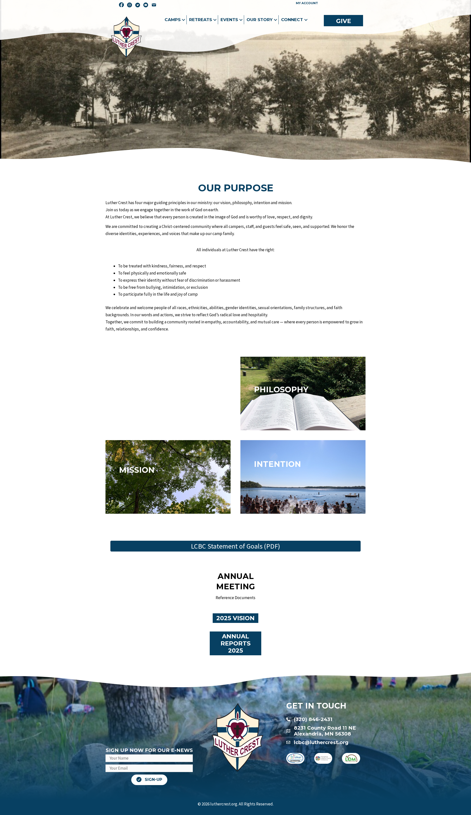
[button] (183, 19)
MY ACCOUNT (307, 3)
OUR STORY (260, 19)
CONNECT (292, 19)
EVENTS (229, 19)
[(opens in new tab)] (295, 758)
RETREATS (200, 19)
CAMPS (173, 19)
